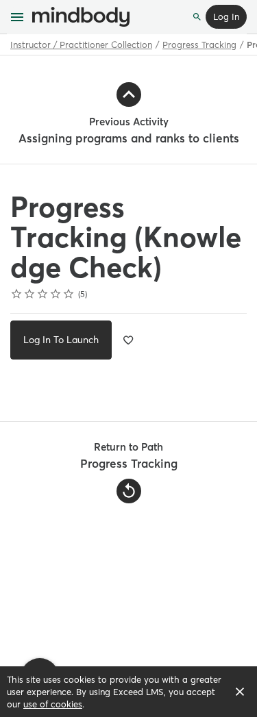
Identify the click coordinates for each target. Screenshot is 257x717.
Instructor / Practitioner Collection (81, 44)
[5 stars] (68, 294)
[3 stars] (42, 294)
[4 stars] (55, 294)
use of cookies (52, 704)
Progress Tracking (199, 44)
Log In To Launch (61, 340)
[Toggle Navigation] (18, 17)
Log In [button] (226, 16)
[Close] (240, 691)
